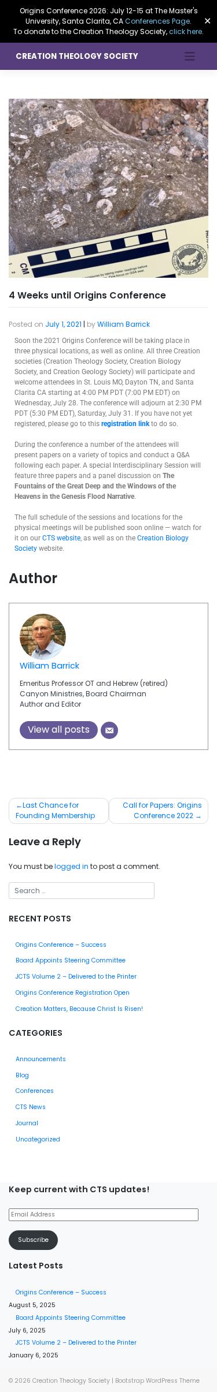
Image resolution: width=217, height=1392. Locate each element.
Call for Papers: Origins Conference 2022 (162, 810)
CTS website (61, 538)
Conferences (35, 1091)
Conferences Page (157, 21)
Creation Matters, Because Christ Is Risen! (79, 1009)
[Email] (109, 730)
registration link (125, 424)
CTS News (31, 1107)
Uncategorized (38, 1139)
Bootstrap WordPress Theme (157, 1380)
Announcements (41, 1059)
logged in (71, 866)
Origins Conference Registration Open (73, 992)
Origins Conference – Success (61, 945)
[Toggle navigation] (190, 56)
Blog (22, 1075)
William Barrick (123, 324)
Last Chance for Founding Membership (55, 810)
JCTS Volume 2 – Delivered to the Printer (76, 976)
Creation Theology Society (77, 56)
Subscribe (33, 1240)
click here (185, 31)
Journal (27, 1123)
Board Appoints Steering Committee (71, 960)
